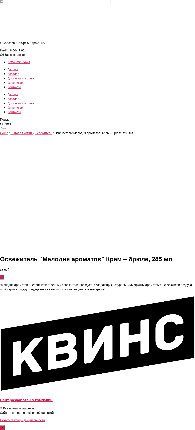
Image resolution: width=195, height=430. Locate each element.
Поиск (4, 119)
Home (4, 133)
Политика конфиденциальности (22, 420)
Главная (13, 69)
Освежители (43, 133)
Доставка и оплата (21, 78)
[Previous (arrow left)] (6, 215)
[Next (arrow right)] (188, 215)
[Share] (182, 4)
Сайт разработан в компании (26, 399)
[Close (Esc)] (191, 4)
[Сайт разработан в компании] (97, 391)
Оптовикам (15, 82)
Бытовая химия (21, 133)
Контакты (14, 87)
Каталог (13, 74)
